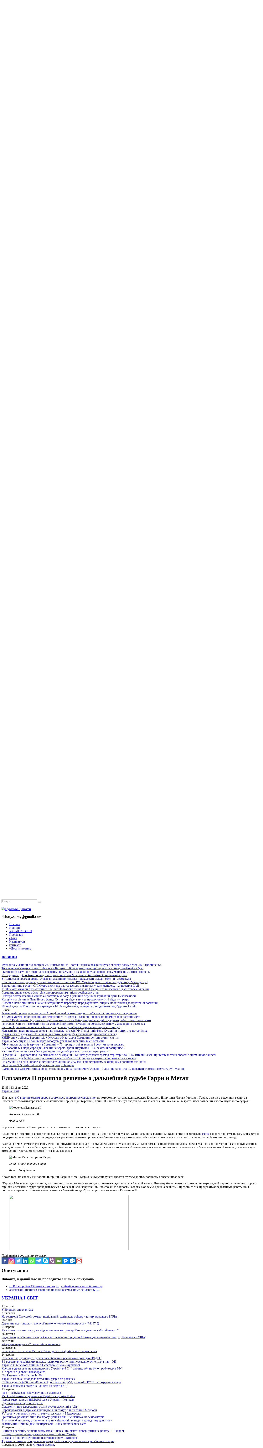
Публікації (16, 934)
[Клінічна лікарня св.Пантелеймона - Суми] (131, 29)
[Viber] (52, 1260)
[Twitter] (18, 1260)
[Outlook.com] (72, 1260)
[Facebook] (5, 1260)
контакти (15, 945)
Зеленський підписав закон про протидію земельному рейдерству (54, 1289)
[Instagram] (11, 1260)
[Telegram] (38, 1260)
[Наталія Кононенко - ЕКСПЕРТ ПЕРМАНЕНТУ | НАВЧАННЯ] (131, 118)
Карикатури (17, 941)
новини (9, 956)
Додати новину (20, 948)
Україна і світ (10, 1091)
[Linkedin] (25, 1260)
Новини (14, 927)
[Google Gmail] (79, 1260)
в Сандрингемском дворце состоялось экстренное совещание (55, 1097)
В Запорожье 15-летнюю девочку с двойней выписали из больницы (55, 1286)
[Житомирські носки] (131, 88)
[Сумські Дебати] (16, 909)
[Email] (58, 1260)
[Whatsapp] (31, 1260)
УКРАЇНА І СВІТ (20, 931)
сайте (206, 1133)
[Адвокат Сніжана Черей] (131, 59)
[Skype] (45, 1260)
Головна (14, 924)
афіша (13, 938)
